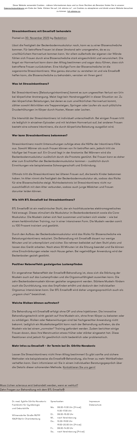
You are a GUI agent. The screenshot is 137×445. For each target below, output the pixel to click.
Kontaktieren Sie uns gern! (79, 367)
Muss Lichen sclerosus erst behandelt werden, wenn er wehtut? (39, 385)
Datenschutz (95, 404)
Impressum (94, 401)
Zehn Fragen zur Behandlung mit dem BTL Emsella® (32, 389)
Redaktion (60, 38)
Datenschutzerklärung (14, 8)
